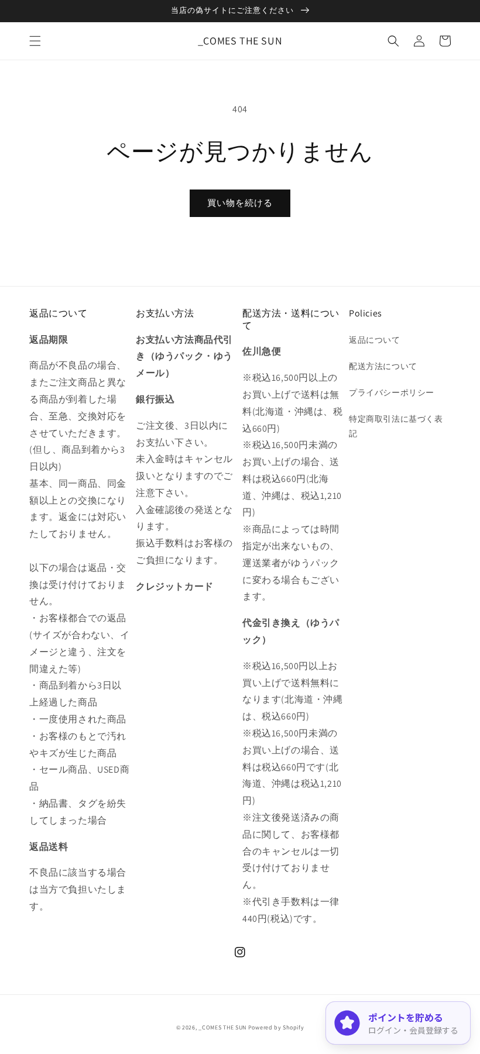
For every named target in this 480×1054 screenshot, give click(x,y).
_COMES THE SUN (222, 1027)
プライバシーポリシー (391, 392)
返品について (374, 340)
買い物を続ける (240, 202)
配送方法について (383, 366)
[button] (35, 41)
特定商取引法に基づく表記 (396, 426)
